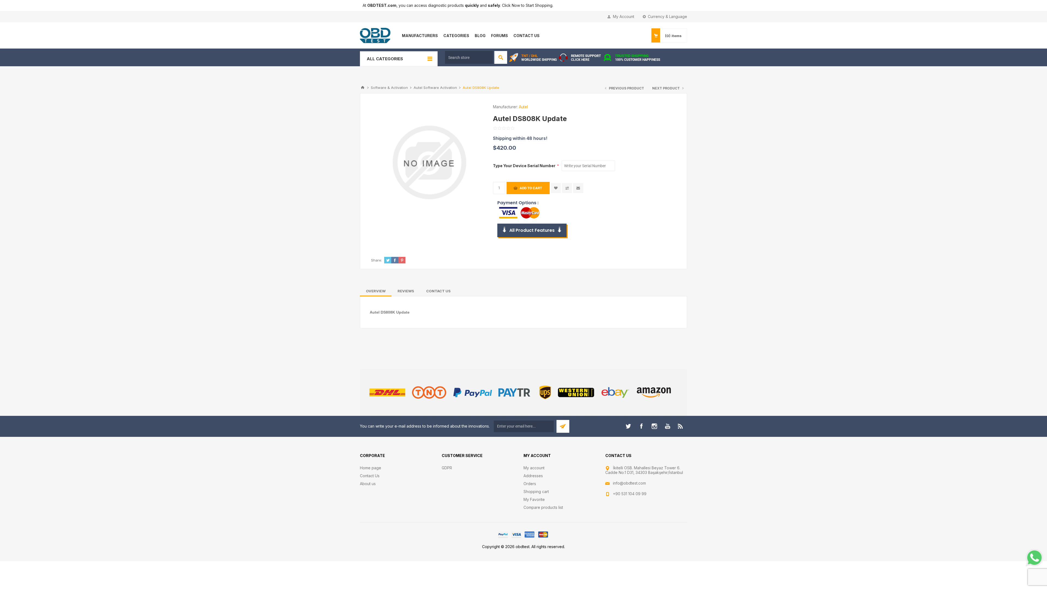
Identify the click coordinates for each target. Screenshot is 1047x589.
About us (368, 483)
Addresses (533, 475)
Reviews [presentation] (406, 291)
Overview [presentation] (376, 291)
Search (500, 57)
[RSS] (680, 426)
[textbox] (469, 57)
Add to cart (531, 188)
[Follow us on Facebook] (641, 426)
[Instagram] (654, 426)
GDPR (447, 467)
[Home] (362, 87)
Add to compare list (567, 188)
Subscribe (562, 426)
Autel (523, 106)
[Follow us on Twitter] (628, 426)
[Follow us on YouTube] (667, 426)
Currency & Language (667, 16)
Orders (530, 483)
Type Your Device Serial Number (524, 165)
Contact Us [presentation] (438, 291)
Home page (370, 467)
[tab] (376, 291)
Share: (376, 260)
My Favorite (534, 499)
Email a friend (578, 188)
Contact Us (370, 475)
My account (534, 467)
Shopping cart (536, 491)
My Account (623, 16)
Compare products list (543, 507)
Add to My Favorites (556, 188)
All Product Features (532, 230)
